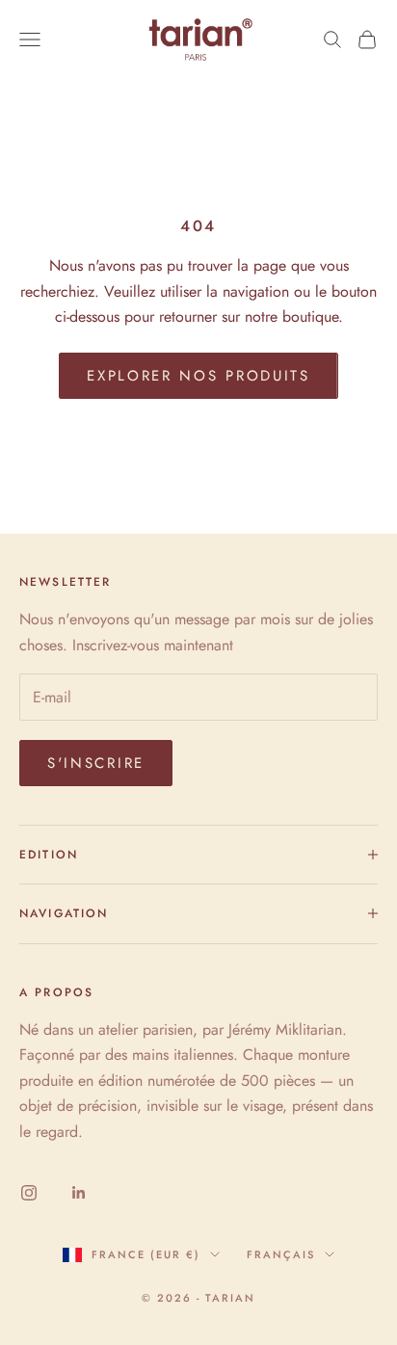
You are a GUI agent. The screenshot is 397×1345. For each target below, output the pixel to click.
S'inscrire (96, 763)
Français (281, 1254)
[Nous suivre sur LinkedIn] (79, 1192)
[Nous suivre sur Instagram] (29, 1192)
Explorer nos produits (198, 375)
